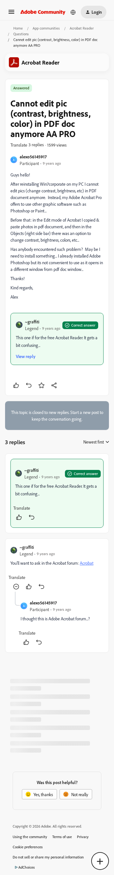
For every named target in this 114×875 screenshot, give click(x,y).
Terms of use (62, 836)
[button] (11, 14)
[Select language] (73, 12)
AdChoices (26, 867)
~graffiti (32, 321)
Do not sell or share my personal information (48, 857)
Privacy (83, 836)
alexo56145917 (33, 156)
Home (18, 28)
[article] (57, 493)
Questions (21, 33)
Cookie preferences (28, 846)
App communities (46, 28)
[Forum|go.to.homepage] (43, 12)
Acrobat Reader (82, 28)
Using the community (30, 836)
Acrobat (86, 563)
